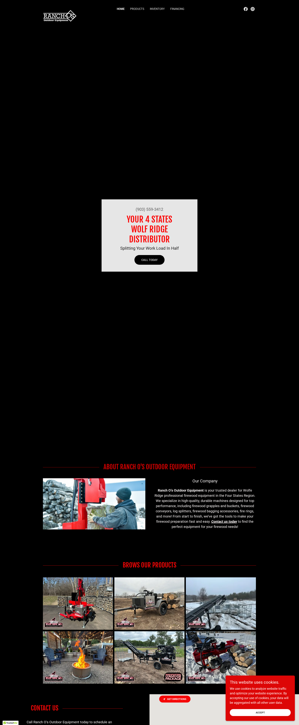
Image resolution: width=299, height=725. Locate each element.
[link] (60, 8)
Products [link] (137, 9)
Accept (260, 712)
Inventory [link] (157, 9)
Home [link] (121, 9)
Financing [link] (177, 9)
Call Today (149, 260)
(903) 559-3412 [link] (149, 209)
